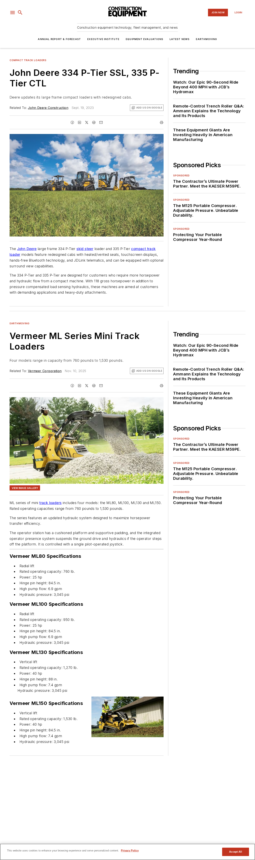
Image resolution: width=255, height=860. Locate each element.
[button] (13, 13)
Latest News (179, 39)
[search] (20, 13)
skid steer (84, 249)
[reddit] (94, 122)
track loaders (50, 503)
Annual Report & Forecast (59, 39)
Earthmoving (206, 39)
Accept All (235, 851)
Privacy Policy (130, 850)
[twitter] (87, 122)
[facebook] (72, 122)
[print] (162, 122)
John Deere (27, 249)
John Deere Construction (48, 108)
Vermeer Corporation (45, 371)
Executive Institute (103, 39)
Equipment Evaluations (144, 39)
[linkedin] (79, 122)
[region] (127, 852)
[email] (101, 122)
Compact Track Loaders (28, 60)
